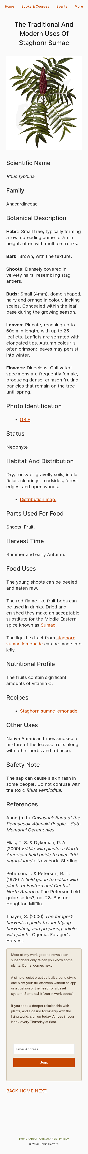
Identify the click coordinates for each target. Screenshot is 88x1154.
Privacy (64, 1138)
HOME (26, 1091)
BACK (12, 1091)
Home (9, 6)
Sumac (48, 625)
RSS (54, 1138)
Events (61, 6)
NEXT (41, 1091)
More (79, 6)
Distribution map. (38, 499)
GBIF (25, 419)
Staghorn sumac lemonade (48, 711)
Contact (44, 1138)
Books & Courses (35, 6)
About (33, 1138)
